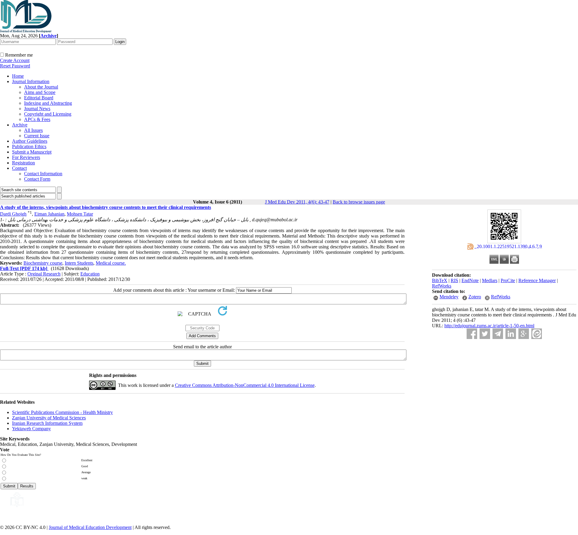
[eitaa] (536, 333)
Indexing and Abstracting (48, 103)
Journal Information (30, 81)
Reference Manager (537, 280)
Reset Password (15, 65)
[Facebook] (472, 333)
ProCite (508, 280)
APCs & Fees (37, 119)
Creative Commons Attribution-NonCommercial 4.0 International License (245, 385)
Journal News (37, 108)
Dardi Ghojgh (13, 213)
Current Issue (36, 135)
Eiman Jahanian (49, 213)
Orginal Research (44, 273)
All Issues (33, 130)
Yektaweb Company (31, 428)
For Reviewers (26, 157)
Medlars (489, 280)
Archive (19, 124)
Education (90, 273)
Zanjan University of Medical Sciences (49, 417)
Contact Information (43, 173)
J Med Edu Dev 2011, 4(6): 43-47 (297, 201)
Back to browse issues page (359, 201)
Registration (23, 162)
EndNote (470, 280)
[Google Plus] (523, 333)
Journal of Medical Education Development (90, 527)
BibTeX (439, 280)
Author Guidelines (29, 141)
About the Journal (41, 86)
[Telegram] (498, 333)
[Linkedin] (510, 333)
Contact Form (37, 179)
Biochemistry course (42, 263)
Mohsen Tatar (80, 213)
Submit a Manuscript (31, 151)
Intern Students (79, 263)
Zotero (474, 296)
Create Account (15, 60)
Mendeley (449, 296)
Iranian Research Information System (47, 423)
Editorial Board (38, 97)
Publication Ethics (29, 146)
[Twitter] (485, 333)
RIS (454, 280)
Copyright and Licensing (47, 114)
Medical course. (111, 263)
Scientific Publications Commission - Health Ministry (62, 412)
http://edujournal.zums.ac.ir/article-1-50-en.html (489, 325)
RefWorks (441, 285)
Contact (19, 168)
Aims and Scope (39, 92)
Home (18, 76)
